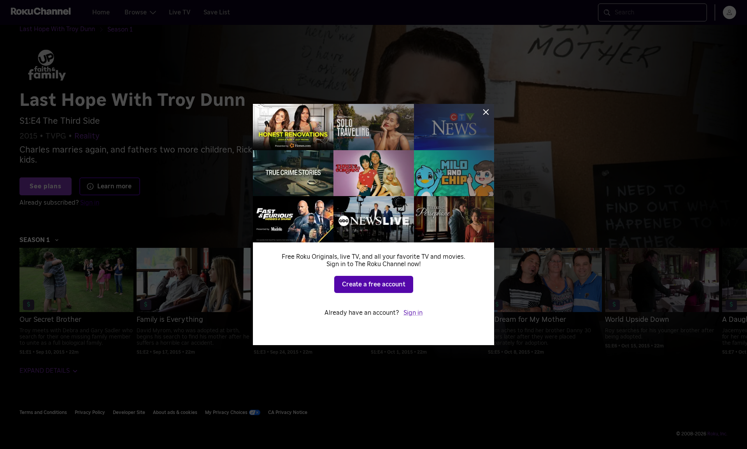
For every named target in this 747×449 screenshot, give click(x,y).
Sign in (413, 313)
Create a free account (373, 284)
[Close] (486, 112)
